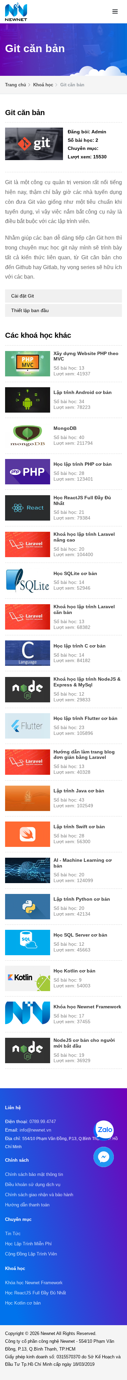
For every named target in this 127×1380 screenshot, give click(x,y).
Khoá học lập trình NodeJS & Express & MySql (87, 681)
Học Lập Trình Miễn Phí (28, 1243)
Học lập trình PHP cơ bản (83, 464)
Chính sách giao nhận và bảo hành (39, 1194)
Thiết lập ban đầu (30, 310)
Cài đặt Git (22, 296)
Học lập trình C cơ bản (80, 646)
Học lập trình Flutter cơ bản (86, 718)
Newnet (48, 1333)
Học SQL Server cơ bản (80, 935)
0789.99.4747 (42, 1121)
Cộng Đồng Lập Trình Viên (31, 1253)
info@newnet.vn (35, 1130)
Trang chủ (15, 84)
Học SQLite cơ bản (75, 573)
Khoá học (43, 84)
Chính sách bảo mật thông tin (34, 1174)
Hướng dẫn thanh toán (27, 1204)
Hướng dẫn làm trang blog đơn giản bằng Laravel (84, 754)
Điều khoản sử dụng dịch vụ (32, 1184)
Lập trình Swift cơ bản (79, 826)
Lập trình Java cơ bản (79, 790)
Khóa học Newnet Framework (87, 1006)
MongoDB (65, 428)
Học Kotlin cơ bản (75, 970)
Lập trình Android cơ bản (83, 392)
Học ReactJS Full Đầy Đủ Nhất (35, 1292)
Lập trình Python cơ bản (82, 899)
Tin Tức (13, 1233)
